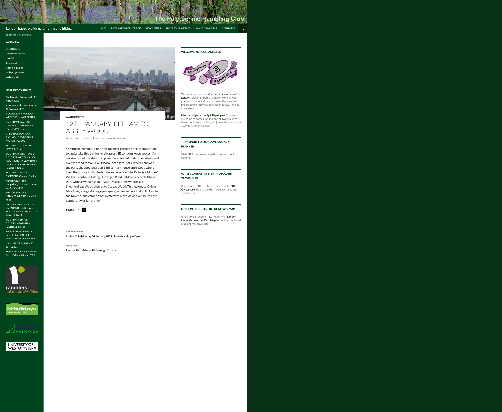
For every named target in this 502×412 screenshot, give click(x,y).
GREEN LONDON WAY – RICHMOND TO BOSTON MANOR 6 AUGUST (19, 137)
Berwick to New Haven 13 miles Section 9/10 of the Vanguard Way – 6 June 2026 (20, 235)
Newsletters (153, 28)
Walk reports (75, 116)
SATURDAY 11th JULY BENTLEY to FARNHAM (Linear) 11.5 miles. (18, 223)
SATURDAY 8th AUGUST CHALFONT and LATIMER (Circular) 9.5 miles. (19, 125)
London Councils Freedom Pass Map (208, 218)
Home (103, 28)
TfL (189, 154)
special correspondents (110, 138)
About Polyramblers (178, 28)
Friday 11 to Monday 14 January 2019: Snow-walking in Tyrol (103, 234)
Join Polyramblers (206, 28)
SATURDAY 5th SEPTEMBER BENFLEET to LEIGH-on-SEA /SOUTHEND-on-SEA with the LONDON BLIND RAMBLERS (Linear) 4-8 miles (21, 160)
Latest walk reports (15, 53)
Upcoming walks (14, 67)
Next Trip (10, 58)
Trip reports (12, 62)
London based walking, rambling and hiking (39, 28)
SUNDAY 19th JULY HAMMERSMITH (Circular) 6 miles (21, 196)
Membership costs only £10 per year (203, 115)
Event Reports (13, 48)
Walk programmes (15, 72)
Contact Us (228, 28)
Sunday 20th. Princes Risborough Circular (91, 248)
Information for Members (126, 28)
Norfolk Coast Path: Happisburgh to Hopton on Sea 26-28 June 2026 (21, 184)
